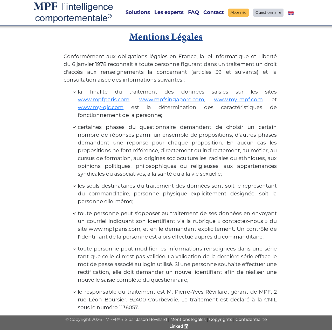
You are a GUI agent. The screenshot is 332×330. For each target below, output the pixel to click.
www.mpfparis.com (103, 99)
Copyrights (220, 319)
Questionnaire (268, 12)
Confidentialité (251, 319)
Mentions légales (188, 319)
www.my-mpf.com (238, 99)
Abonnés (238, 12)
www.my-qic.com (100, 107)
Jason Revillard (151, 319)
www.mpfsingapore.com (171, 99)
